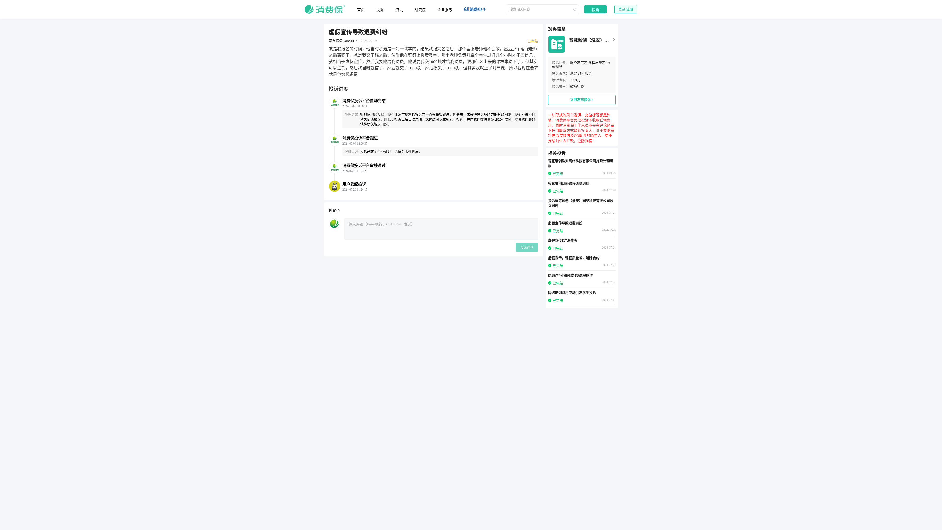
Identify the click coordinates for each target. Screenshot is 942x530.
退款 (573, 73)
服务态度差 (578, 63)
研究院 (420, 10)
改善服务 (585, 73)
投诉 (380, 10)
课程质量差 (596, 63)
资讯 (399, 10)
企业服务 (444, 10)
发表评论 (527, 247)
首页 (361, 10)
